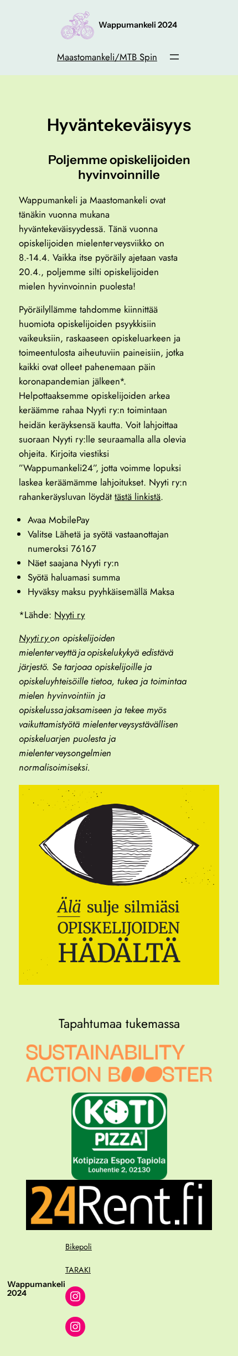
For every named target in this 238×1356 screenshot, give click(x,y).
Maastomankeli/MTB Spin (107, 57)
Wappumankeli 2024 (138, 25)
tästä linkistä (138, 496)
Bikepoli (78, 1246)
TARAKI (78, 1269)
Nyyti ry (69, 614)
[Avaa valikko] (174, 57)
